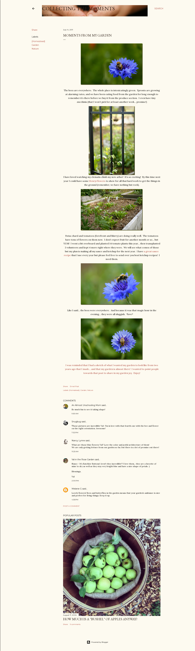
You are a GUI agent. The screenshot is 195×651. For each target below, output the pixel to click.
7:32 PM (75, 432)
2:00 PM (75, 481)
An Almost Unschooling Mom (86, 405)
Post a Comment (71, 506)
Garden (35, 45)
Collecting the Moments (78, 8)
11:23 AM (75, 451)
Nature (35, 48)
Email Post (74, 386)
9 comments (75, 624)
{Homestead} (38, 41)
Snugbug (76, 421)
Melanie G (77, 488)
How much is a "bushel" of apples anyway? (100, 619)
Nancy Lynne (78, 440)
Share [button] (34, 30)
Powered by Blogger (99, 642)
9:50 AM (75, 413)
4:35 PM (75, 500)
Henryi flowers (97, 181)
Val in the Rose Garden (83, 459)
